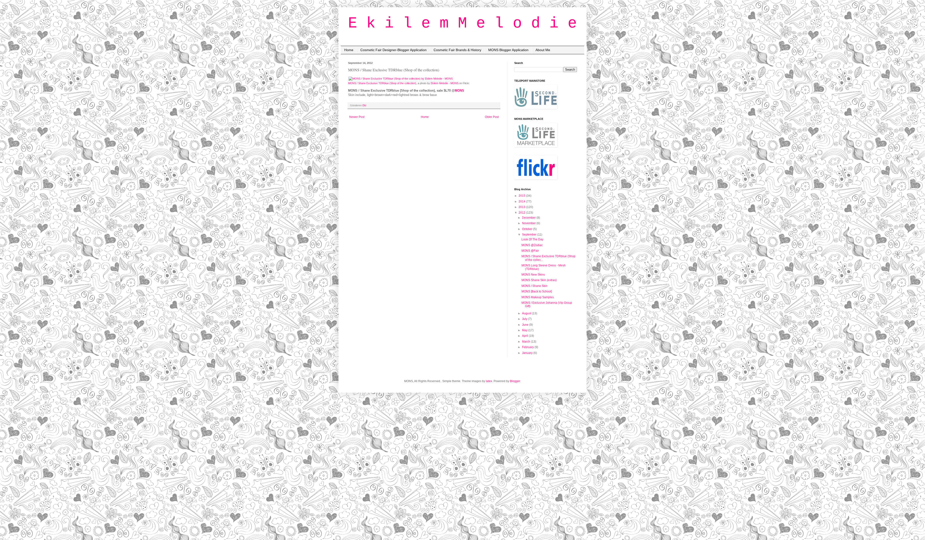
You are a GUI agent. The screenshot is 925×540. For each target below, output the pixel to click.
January (527, 353)
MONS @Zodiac (532, 245)
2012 (522, 212)
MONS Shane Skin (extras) (539, 280)
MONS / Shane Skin (535, 286)
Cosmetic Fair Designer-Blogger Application (393, 50)
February (528, 347)
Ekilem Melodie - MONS (444, 83)
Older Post (492, 117)
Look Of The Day (532, 239)
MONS (459, 90)
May (525, 330)
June (525, 324)
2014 (522, 201)
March (526, 341)
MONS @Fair (530, 250)
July (525, 319)
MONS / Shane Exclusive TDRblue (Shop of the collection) (382, 83)
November (529, 223)
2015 (522, 195)
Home (348, 50)
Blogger (515, 381)
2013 (522, 207)
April (525, 336)
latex (489, 381)
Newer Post (356, 117)
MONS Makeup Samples (538, 297)
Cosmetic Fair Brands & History (457, 50)
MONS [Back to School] (537, 291)
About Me (542, 50)
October (527, 229)
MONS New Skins (533, 274)
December (529, 217)
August (527, 313)
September (529, 234)
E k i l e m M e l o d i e (462, 23)
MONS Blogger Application (508, 50)
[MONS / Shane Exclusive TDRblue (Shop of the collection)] (400, 78)
